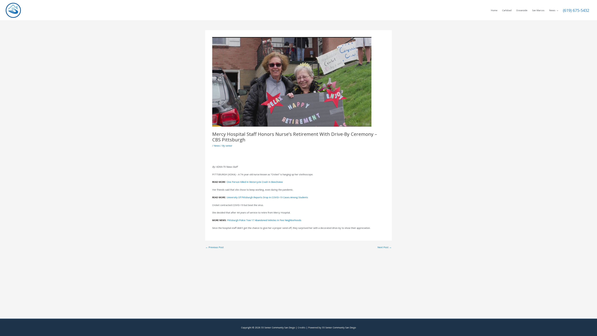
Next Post (384, 247)
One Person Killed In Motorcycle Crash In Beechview (255, 181)
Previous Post (215, 247)
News (552, 10)
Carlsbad (506, 10)
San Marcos (538, 10)
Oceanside (522, 10)
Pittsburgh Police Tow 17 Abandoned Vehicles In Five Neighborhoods (264, 220)
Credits (301, 327)
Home (494, 10)
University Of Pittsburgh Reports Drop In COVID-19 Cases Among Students (267, 197)
